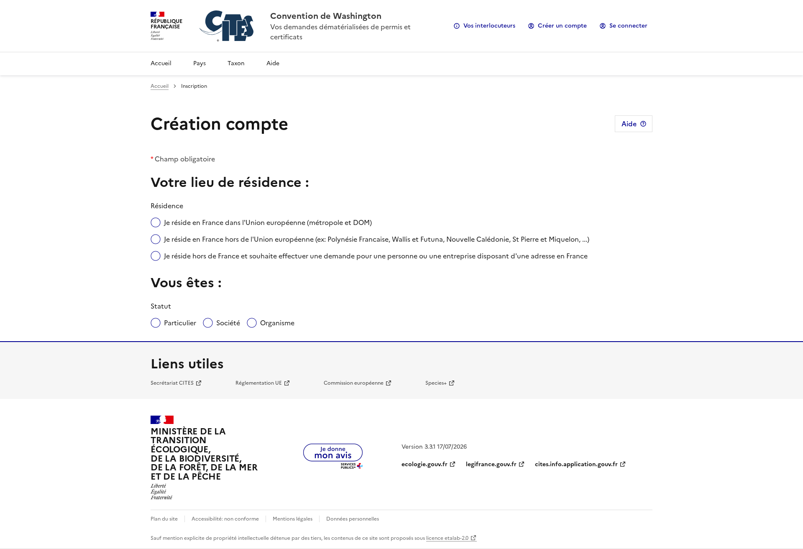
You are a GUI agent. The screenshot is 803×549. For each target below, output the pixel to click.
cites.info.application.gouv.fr (576, 464)
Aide (272, 63)
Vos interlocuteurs (489, 25)
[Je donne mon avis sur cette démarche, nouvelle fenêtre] (332, 466)
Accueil (161, 63)
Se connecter (628, 25)
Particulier (180, 323)
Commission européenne (354, 383)
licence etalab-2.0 (447, 538)
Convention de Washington (325, 16)
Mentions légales (292, 519)
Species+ (436, 383)
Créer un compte (562, 25)
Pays (199, 63)
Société (228, 323)
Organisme (277, 323)
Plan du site (164, 519)
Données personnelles (352, 519)
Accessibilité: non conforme (225, 519)
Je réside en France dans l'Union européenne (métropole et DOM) (268, 222)
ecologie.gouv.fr (425, 464)
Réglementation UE (258, 383)
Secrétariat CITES (172, 383)
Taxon (236, 63)
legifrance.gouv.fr (491, 464)
